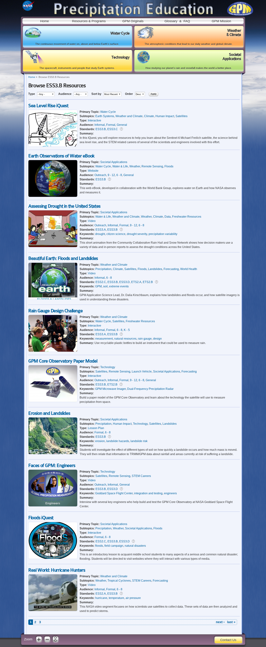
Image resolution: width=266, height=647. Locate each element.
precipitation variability (163, 233)
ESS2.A (101, 593)
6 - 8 (119, 175)
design (157, 338)
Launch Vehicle (142, 371)
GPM (98, 286)
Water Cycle (108, 111)
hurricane (101, 597)
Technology (107, 367)
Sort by (96, 93)
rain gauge (145, 338)
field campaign (113, 545)
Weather (134, 166)
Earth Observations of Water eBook (61, 155)
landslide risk (138, 441)
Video (92, 220)
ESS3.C (112, 129)
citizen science (115, 233)
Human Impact (164, 116)
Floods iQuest (40, 517)
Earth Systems (104, 116)
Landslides (155, 269)
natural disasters (135, 545)
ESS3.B (101, 129)
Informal (99, 124)
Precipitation (103, 269)
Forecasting (171, 269)
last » (231, 622)
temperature (116, 597)
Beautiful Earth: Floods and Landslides (63, 258)
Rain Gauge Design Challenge (55, 310)
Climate (149, 116)
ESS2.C (101, 282)
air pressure (133, 597)
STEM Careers (141, 475)
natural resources (125, 338)
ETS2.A (136, 282)
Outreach (100, 175)
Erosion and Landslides (49, 413)
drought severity (137, 233)
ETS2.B (148, 282)
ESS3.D (124, 282)
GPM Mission (221, 21)
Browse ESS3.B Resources (54, 77)
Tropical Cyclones (119, 580)
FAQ (186, 21)
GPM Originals (132, 21)
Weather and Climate (129, 116)
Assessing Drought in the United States (64, 206)
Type (32, 93)
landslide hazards (117, 441)
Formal (110, 124)
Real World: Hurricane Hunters (56, 570)
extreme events (119, 286)
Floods (168, 166)
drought (100, 233)
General (122, 124)
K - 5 (127, 329)
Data (167, 216)
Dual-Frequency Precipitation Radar (150, 388)
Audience (65, 93)
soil (105, 286)
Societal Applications (113, 162)
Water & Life (120, 166)
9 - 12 (111, 175)
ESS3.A (101, 229)
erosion (100, 441)
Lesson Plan (96, 428)
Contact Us (228, 640)
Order (129, 93)
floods (99, 545)
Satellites (181, 116)
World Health (188, 269)
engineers (170, 493)
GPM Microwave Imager (110, 388)
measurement (104, 338)
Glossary (170, 21)
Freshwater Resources (186, 216)
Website (93, 170)
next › (220, 622)
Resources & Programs (89, 21)
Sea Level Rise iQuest (48, 105)
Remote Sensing (152, 166)
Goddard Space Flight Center (114, 493)
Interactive (94, 120)
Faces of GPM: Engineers (51, 465)
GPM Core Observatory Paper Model (62, 361)
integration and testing (148, 493)
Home (44, 21)
